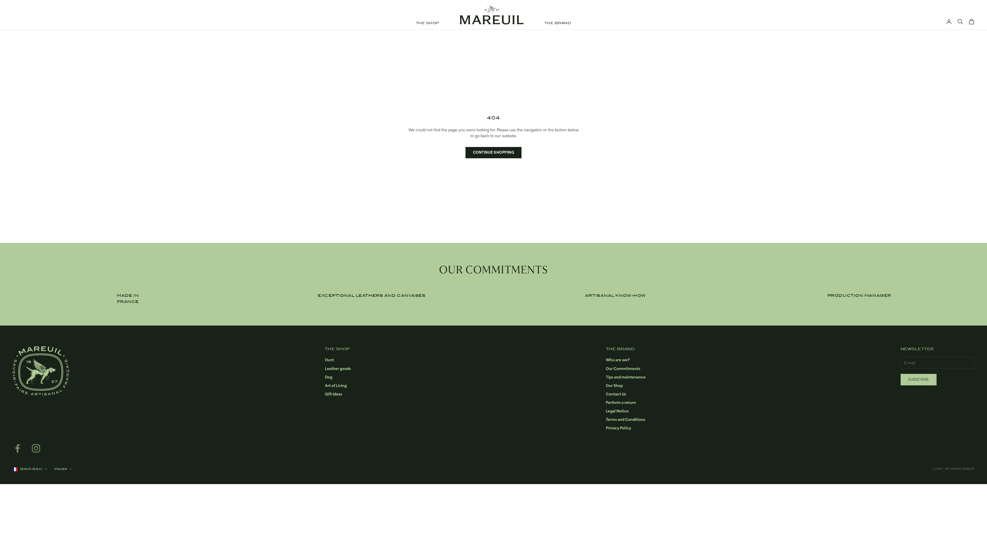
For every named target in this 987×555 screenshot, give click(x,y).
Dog (328, 377)
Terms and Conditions (625, 419)
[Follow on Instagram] (36, 448)
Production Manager (859, 295)
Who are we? (618, 360)
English (60, 469)
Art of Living (336, 385)
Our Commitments (623, 368)
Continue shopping (493, 152)
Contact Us (616, 394)
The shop (427, 23)
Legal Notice (617, 411)
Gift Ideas (333, 394)
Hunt (329, 360)
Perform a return (621, 402)
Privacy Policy (618, 428)
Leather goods (338, 368)
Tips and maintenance (626, 377)
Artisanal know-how (615, 295)
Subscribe (918, 379)
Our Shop (614, 385)
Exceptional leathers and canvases (371, 295)
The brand (557, 23)
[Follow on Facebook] (17, 448)
